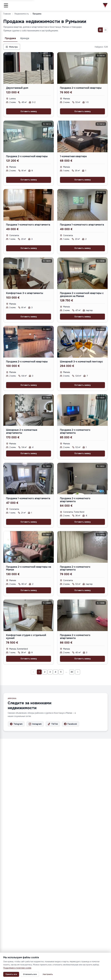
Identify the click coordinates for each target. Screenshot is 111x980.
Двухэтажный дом (17, 87)
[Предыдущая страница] (33, 671)
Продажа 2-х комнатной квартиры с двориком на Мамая (82, 295)
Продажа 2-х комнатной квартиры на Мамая (28, 568)
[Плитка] (100, 29)
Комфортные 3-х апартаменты (24, 293)
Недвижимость (21, 13)
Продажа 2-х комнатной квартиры (81, 87)
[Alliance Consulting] (105, 5)
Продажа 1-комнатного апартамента (28, 224)
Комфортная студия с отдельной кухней (26, 637)
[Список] (105, 29)
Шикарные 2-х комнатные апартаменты (21, 431)
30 (72, 672)
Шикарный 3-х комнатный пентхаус (81, 361)
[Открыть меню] (6, 5)
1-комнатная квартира (73, 156)
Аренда (24, 38)
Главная (7, 13)
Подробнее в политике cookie (17, 968)
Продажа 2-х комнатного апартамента (75, 431)
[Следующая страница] (77, 671)
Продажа (10, 38)
